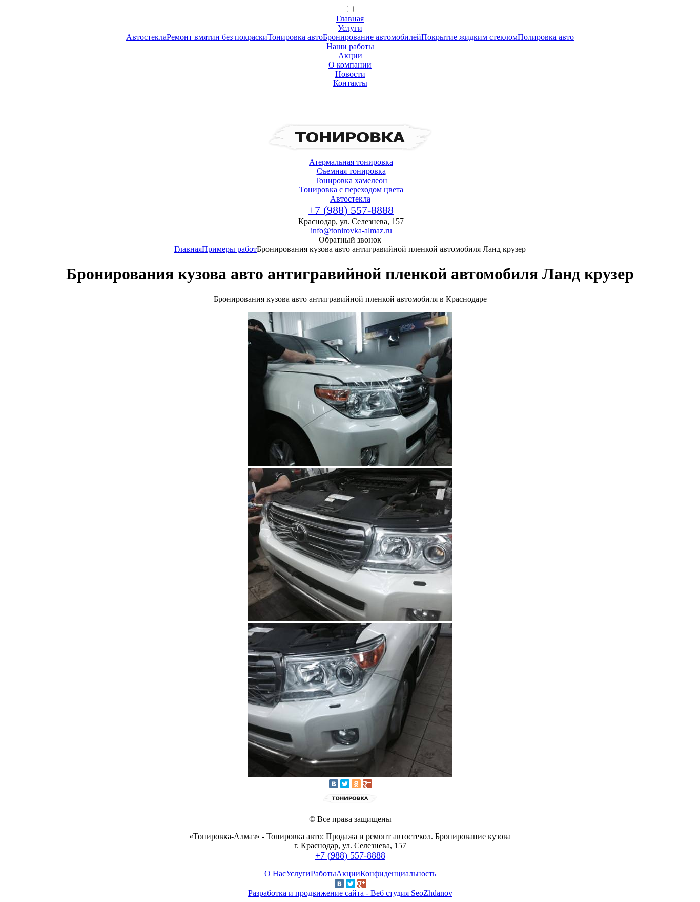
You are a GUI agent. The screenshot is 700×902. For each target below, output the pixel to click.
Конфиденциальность (398, 873)
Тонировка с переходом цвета (351, 189)
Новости (350, 74)
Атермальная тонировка (351, 162)
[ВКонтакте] (333, 783)
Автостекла (146, 37)
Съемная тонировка (351, 171)
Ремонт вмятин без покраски (217, 37)
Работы (323, 873)
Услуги (350, 28)
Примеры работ (229, 249)
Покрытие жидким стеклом (469, 37)
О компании (350, 64)
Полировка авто (546, 37)
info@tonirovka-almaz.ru (351, 230)
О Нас (275, 873)
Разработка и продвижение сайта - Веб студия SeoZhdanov (350, 893)
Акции (350, 55)
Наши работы (350, 46)
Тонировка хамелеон (351, 180)
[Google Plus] (367, 783)
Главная (350, 18)
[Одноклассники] (356, 783)
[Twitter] (344, 783)
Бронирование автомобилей (372, 37)
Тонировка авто (295, 37)
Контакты (350, 83)
